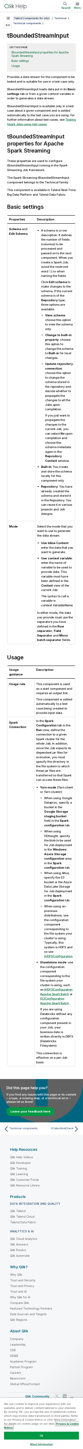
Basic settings (20, 60)
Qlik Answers (19, 1244)
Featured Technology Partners (31, 1308)
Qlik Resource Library (25, 1185)
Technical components (27, 23)
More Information (41, 1444)
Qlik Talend (18, 1211)
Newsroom (17, 1378)
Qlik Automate (20, 1255)
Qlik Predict (18, 1250)
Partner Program (21, 1367)
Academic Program (23, 1361)
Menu (77, 7)
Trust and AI (18, 1291)
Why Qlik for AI (20, 1297)
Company (16, 1339)
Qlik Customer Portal (24, 1179)
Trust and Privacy (22, 1286)
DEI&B (14, 1356)
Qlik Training (18, 1168)
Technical (60, 18)
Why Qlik (16, 1274)
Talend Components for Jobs (32, 18)
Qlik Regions (18, 1319)
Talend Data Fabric (23, 1222)
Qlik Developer (20, 1162)
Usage (15, 66)
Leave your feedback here (30, 1111)
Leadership (18, 1344)
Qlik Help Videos (21, 1157)
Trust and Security (22, 1280)
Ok (41, 1435)
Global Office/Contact (25, 1384)
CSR (13, 1350)
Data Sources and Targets (28, 1314)
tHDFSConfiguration (58, 956)
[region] (41, 1423)
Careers (15, 1372)
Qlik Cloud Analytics (23, 1238)
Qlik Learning (19, 1174)
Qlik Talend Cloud (22, 1216)
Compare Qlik (19, 1303)
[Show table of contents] (8, 18)
